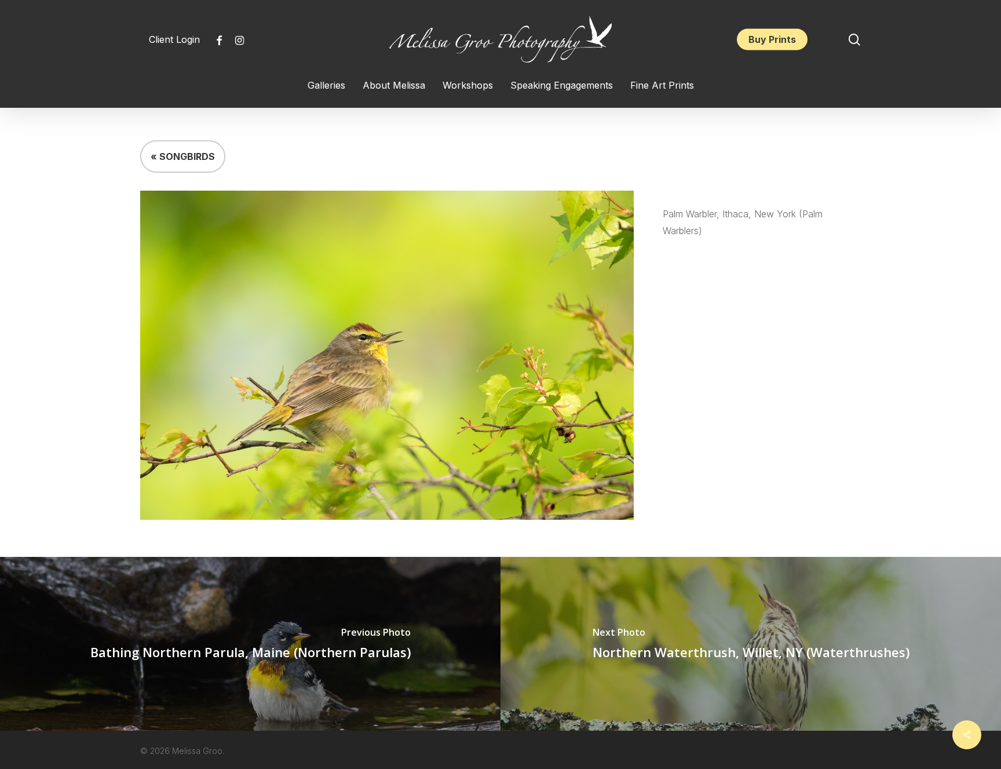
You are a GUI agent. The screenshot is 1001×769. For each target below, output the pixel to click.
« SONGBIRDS (183, 156)
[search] (854, 40)
